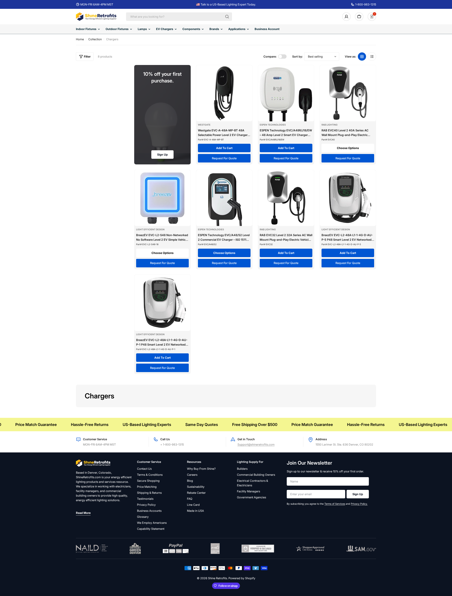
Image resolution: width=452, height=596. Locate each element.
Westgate (204, 124)
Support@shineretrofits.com (256, 444)
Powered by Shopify (241, 578)
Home (80, 39)
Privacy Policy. (359, 503)
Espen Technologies (273, 124)
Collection (95, 39)
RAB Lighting (330, 124)
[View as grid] (362, 56)
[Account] (346, 16)
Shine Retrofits (217, 578)
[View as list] (372, 56)
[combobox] (179, 16)
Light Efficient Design (150, 229)
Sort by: (297, 56)
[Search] (227, 16)
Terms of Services (334, 503)
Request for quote (224, 158)
